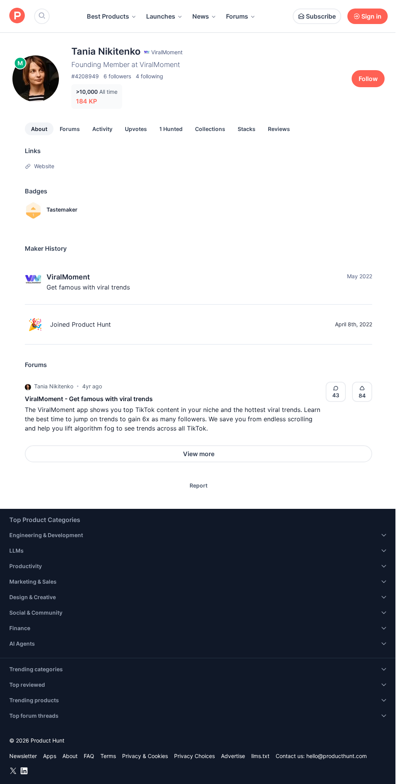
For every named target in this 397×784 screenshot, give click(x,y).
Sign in (371, 16)
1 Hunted (171, 129)
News (200, 16)
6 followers (117, 76)
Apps (49, 756)
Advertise (233, 756)
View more (198, 454)
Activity (102, 129)
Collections (210, 129)
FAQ (89, 756)
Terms (108, 756)
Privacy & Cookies (145, 756)
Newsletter (23, 756)
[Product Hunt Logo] (17, 16)
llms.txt (260, 756)
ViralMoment (68, 277)
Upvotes (136, 129)
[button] (28, 386)
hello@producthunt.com (336, 756)
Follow (368, 79)
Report (198, 485)
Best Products (108, 16)
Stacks (246, 129)
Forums (237, 16)
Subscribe (321, 16)
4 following (149, 76)
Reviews (279, 129)
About (39, 129)
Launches (160, 16)
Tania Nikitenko (53, 386)
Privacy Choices (194, 756)
